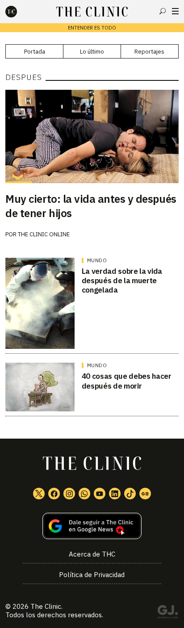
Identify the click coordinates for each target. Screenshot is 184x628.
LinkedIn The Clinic (115, 493)
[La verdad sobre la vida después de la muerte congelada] (40, 303)
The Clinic (45, 606)
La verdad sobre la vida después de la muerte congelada (122, 280)
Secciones (175, 11)
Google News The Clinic (145, 493)
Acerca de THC (92, 554)
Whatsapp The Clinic (84, 493)
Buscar (162, 11)
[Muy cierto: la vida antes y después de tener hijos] (91, 136)
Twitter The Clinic (39, 493)
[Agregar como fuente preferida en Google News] (91, 526)
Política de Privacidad (92, 574)
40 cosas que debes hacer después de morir (126, 380)
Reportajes (149, 51)
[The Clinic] (18, 11)
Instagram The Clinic (69, 493)
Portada (34, 51)
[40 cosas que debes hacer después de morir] (40, 387)
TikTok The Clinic (130, 493)
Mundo (97, 260)
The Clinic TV (99, 493)
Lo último (92, 51)
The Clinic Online (44, 234)
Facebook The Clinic (54, 493)
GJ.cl (167, 613)
